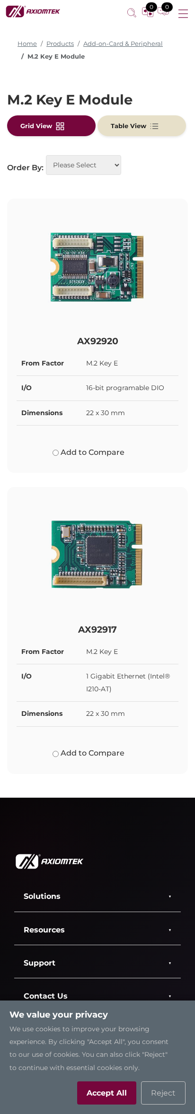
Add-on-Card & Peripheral (123, 43)
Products (60, 43)
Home (27, 43)
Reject (163, 1092)
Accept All (107, 1092)
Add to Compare (91, 452)
